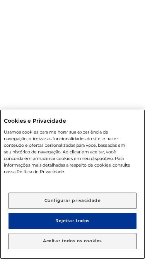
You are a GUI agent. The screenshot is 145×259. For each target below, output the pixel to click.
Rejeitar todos (72, 220)
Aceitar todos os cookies (72, 240)
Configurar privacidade (72, 200)
